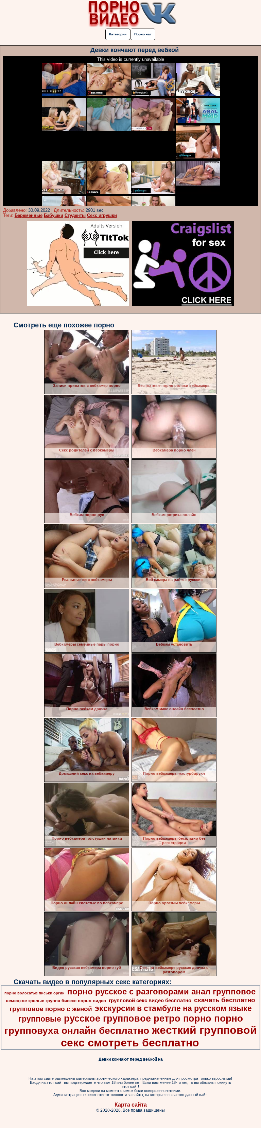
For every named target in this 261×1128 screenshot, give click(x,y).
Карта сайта (131, 1105)
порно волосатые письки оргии (34, 993)
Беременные (28, 215)
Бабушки (53, 215)
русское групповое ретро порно (137, 1018)
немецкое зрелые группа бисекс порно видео (56, 1000)
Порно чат (143, 34)
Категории (117, 34)
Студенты (75, 215)
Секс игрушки (102, 215)
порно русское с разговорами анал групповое (161, 991)
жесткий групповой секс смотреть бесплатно (159, 1036)
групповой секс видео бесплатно (150, 1000)
